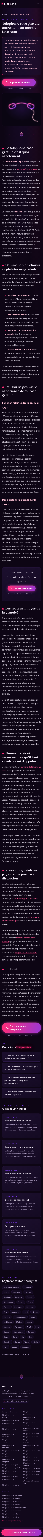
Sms (30, 1337)
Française (30, 1307)
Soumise (7, 1342)
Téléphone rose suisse (10, 1517)
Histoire (35, 1312)
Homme (7, 1317)
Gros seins (15, 1312)
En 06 (30, 1302)
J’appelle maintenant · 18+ (23, 1532)
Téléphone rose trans (31, 1468)
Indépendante (20, 1317)
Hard (26, 1312)
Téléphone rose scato (31, 1451)
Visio (5, 1347)
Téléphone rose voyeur (32, 1478)
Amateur (27, 1287)
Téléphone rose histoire (11, 1505)
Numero (7, 1327)
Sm (23, 1337)
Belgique (7, 1297)
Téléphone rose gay (10, 1465)
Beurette (18, 1297)
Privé (29, 1327)
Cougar (30, 1297)
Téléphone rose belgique (12, 1495)
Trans (26, 1342)
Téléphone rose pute (31, 1437)
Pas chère (18, 1327)
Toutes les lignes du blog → (12, 1520)
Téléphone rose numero (11, 1511)
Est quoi (7, 1307)
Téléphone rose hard (10, 1476)
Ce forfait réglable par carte (25, 898)
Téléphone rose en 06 (10, 1451)
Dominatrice (8, 1302)
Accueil (5, 14)
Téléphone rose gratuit (11, 1468)
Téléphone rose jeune (10, 1485)
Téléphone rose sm (30, 1457)
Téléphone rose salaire (11, 1514)
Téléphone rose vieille (31, 1472)
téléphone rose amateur (26, 952)
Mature (29, 1322)
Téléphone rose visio (31, 1475)
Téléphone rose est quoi (11, 1501)
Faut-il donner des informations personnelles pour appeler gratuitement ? (19, 1080)
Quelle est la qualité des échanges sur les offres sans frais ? (21, 1067)
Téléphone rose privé (31, 1434)
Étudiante (18, 1307)
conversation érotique (27, 169)
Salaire (6, 1332)
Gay (5, 1312)
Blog (39, 4)
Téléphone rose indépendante (14, 1508)
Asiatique (16, 1292)
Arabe (6, 1292)
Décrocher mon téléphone (18, 1028)
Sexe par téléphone (11, 1287)
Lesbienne (8, 1322)
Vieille (35, 1342)
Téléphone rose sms (31, 1460)
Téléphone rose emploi (11, 1498)
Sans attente (19, 1332)
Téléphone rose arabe (10, 1420)
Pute (37, 1327)
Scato (6, 1337)
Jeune (32, 1317)
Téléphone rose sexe (31, 1454)
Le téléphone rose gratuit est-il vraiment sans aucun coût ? (19, 1056)
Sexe (15, 1337)
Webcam (25, 1347)
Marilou (19, 1322)
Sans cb (31, 1332)
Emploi (20, 1302)
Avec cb (28, 1292)
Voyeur (15, 1347)
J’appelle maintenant (20, 82)
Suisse (17, 1342)
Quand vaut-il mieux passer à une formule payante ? (20, 1093)
